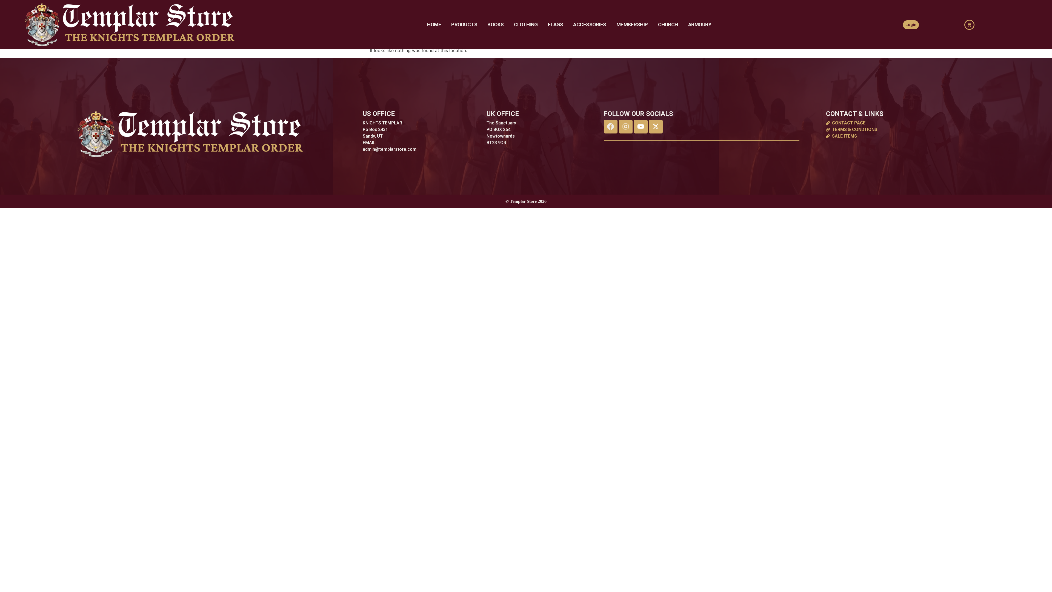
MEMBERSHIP (632, 24)
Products (464, 24)
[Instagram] (626, 126)
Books (495, 24)
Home (434, 24)
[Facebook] (611, 126)
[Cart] (969, 25)
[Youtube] (641, 126)
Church (668, 24)
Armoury (699, 24)
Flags (555, 24)
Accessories (589, 24)
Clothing (526, 24)
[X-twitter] (656, 126)
